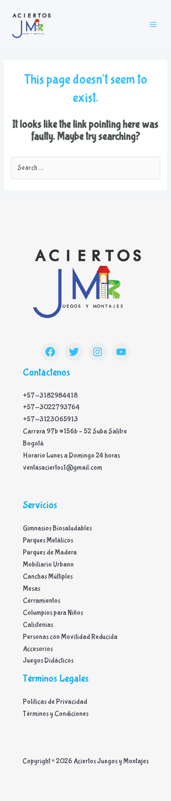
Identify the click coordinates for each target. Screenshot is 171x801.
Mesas (31, 589)
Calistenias (38, 625)
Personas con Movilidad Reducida (70, 637)
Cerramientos (41, 601)
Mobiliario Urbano (48, 565)
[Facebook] (50, 352)
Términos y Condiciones (55, 714)
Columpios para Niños (53, 613)
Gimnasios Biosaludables (57, 528)
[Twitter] (74, 352)
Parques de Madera (50, 552)
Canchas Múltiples (48, 577)
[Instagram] (97, 352)
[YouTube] (121, 352)
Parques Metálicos (48, 540)
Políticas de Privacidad (55, 702)
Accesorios (38, 649)
